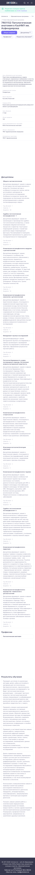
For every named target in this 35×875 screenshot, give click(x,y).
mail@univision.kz (23, 872)
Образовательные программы (20, 16)
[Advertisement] (17, 56)
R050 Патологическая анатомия (12, 125)
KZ (28, 3)
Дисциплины (25, 32)
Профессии (7, 37)
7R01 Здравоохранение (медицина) (13, 131)
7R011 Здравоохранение (10, 138)
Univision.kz (4, 16)
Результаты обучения (24, 37)
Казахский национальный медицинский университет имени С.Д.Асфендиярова (18, 105)
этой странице (22, 11)
